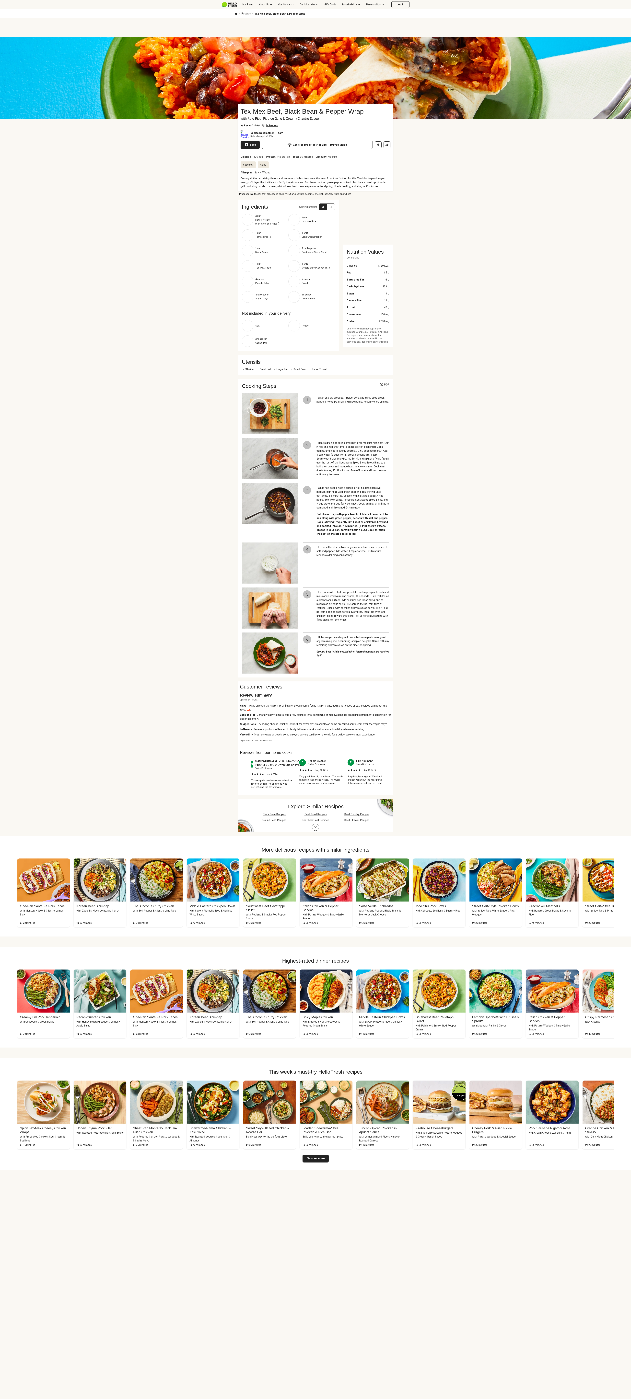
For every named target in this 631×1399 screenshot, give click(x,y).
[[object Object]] (378, 144)
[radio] (242, 125)
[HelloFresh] (229, 4)
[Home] (236, 14)
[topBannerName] (315, 27)
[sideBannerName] (368, 220)
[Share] (387, 144)
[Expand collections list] (315, 827)
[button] (288, 206)
